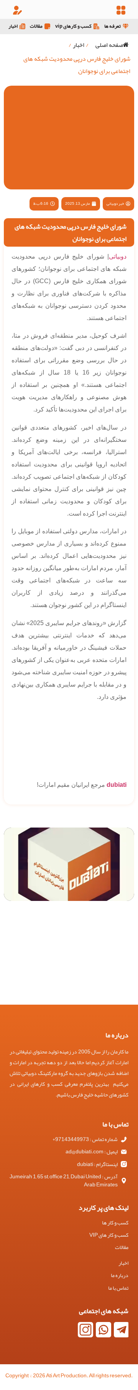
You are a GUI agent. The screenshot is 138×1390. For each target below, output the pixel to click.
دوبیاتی (118, 256)
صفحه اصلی (109, 45)
